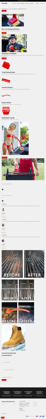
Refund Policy (35, 402)
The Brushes (18, 3)
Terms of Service (35, 405)
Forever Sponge (31, 3)
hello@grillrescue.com (22, 410)
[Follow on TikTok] (5, 413)
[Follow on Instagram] (4, 413)
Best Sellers (14, 3)
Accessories (26, 3)
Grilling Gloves (22, 3)
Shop (34, 401)
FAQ (33, 406)
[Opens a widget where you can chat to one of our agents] (3, 418)
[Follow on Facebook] (2, 413)
